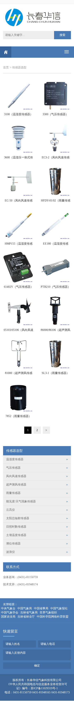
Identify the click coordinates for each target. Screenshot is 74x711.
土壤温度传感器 (16, 535)
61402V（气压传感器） (18, 286)
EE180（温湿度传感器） (55, 245)
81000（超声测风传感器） (18, 374)
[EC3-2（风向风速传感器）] (55, 138)
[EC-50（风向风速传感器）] (18, 181)
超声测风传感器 (16, 484)
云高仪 (10, 509)
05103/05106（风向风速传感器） (18, 331)
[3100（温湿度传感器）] (18, 94)
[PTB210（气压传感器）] (55, 267)
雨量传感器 (13, 493)
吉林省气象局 (29, 612)
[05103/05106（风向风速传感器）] (18, 310)
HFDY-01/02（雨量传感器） (55, 202)
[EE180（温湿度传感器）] (55, 224)
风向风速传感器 (16, 476)
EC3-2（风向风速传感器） (55, 159)
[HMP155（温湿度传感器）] (18, 224)
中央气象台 (8, 608)
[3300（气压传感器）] (55, 94)
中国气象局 (24, 608)
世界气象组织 (48, 612)
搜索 (62, 35)
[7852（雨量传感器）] (18, 396)
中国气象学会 (9, 612)
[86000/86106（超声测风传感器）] (55, 310)
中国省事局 (41, 608)
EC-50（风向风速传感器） (18, 202)
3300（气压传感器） (55, 114)
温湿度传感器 (14, 459)
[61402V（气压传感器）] (18, 267)
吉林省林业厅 (26, 616)
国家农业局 (8, 616)
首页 (6, 67)
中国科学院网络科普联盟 (52, 616)
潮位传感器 (13, 543)
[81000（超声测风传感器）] (18, 353)
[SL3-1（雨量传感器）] (55, 353)
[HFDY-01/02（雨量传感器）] (55, 181)
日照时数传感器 (16, 526)
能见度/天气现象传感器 (21, 501)
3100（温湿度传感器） (18, 114)
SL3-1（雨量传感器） (55, 373)
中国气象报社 (59, 608)
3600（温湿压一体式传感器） (18, 159)
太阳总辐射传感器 (17, 518)
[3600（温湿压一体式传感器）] (18, 138)
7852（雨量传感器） (18, 416)
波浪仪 (10, 551)
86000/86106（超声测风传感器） (55, 331)
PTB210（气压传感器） (56, 286)
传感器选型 (19, 67)
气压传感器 (13, 467)
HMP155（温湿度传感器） (18, 245)
